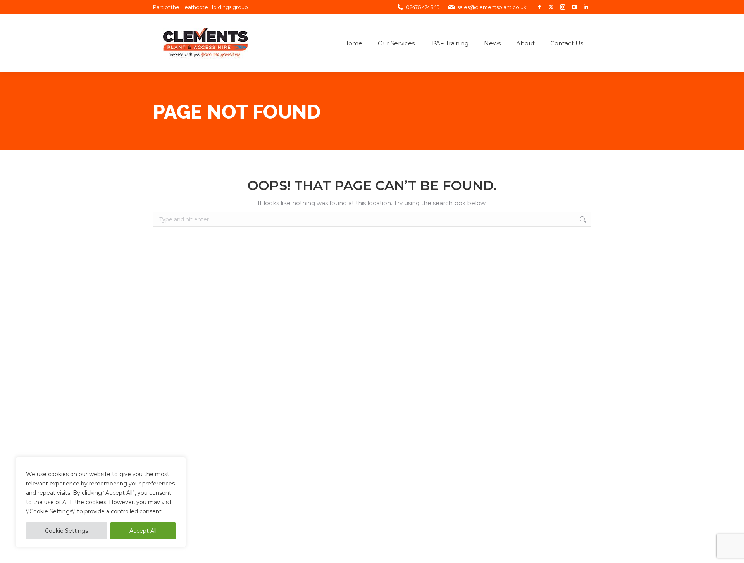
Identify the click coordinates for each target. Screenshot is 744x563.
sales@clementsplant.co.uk (492, 7)
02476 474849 (423, 7)
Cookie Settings (66, 530)
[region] (101, 502)
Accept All (143, 530)
